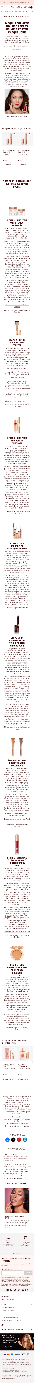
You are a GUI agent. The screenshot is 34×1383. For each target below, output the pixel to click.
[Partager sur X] (13, 1140)
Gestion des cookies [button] (7, 1373)
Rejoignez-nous (6, 1314)
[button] (3, 11)
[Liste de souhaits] (7, 7)
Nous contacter (28, 1366)
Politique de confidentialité (10, 1317)
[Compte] (25, 7)
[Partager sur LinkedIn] (25, 1140)
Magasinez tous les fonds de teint (17, 401)
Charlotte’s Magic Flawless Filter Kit (17, 448)
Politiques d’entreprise (21, 1371)
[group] (9, 150)
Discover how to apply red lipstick (17, 1126)
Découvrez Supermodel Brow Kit (17, 608)
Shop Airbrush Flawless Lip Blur (17, 117)
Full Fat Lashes (23, 706)
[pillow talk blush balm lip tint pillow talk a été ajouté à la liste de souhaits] (14, 134)
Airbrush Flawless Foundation (15, 372)
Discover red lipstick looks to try (17, 1123)
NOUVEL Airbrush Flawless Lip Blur (17, 81)
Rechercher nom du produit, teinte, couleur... (18, 11)
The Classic (12, 706)
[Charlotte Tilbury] (17, 7)
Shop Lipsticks (17, 1117)
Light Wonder (11, 394)
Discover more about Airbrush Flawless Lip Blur (17, 1120)
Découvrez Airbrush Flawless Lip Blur (17, 932)
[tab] (13, 1253)
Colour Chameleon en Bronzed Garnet (17, 677)
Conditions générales (7, 1371)
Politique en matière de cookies (11, 1320)
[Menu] (2, 7)
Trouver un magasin (8, 1307)
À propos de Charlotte (8, 1310)
